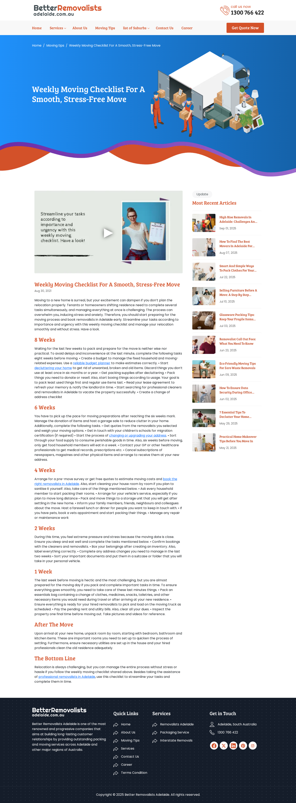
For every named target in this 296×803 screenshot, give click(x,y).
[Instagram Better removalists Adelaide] (253, 746)
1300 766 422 (228, 732)
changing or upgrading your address (137, 435)
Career (187, 27)
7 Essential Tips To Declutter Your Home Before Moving (234, 414)
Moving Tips (105, 27)
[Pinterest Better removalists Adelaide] (243, 746)
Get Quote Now (245, 27)
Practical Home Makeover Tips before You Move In (238, 438)
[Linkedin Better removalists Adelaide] (233, 746)
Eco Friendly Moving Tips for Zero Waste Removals (237, 365)
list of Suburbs (134, 27)
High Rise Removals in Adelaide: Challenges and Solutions (238, 219)
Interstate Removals (176, 740)
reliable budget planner (91, 363)
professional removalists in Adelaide (66, 676)
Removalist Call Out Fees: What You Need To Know (237, 341)
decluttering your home (53, 368)
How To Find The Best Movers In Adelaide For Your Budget (235, 243)
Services (56, 27)
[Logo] (67, 10)
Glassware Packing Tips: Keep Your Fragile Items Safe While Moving (237, 316)
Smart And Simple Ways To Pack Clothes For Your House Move (236, 268)
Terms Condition (134, 772)
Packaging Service (174, 732)
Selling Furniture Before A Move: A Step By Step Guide (238, 292)
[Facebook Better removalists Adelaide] (214, 746)
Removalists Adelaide (177, 724)
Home (37, 27)
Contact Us (164, 27)
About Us (79, 27)
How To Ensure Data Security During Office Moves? (235, 390)
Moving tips (55, 45)
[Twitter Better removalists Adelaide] (224, 746)
